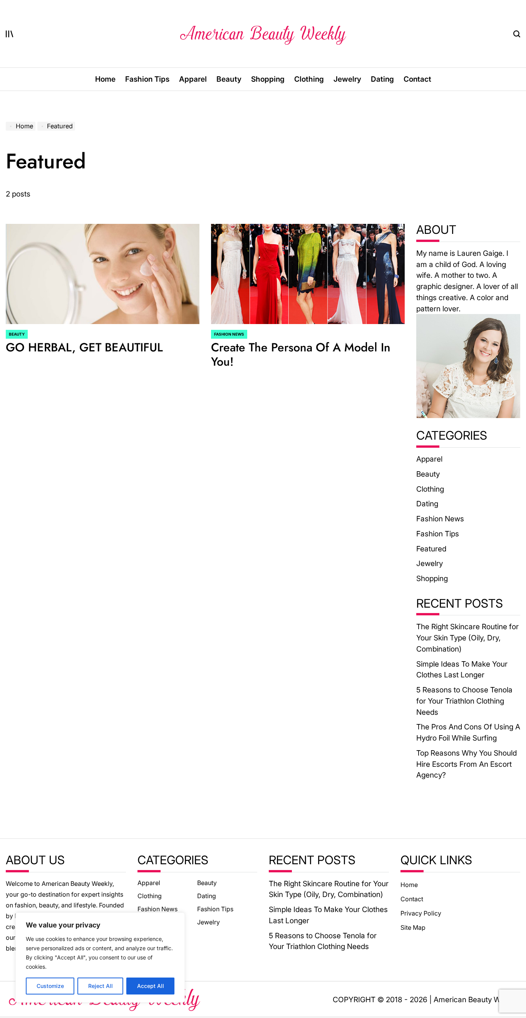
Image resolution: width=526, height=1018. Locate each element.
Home (105, 79)
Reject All (100, 986)
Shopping (268, 79)
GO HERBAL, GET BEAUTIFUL (84, 347)
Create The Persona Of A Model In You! (300, 354)
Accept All (150, 986)
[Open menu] (9, 34)
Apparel (193, 79)
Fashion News (229, 334)
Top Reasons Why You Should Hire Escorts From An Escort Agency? (466, 763)
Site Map (412, 927)
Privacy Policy (420, 913)
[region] (100, 957)
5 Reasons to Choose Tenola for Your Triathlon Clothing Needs (464, 700)
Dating (382, 79)
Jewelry (347, 79)
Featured (431, 548)
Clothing (309, 79)
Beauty (228, 79)
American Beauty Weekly (476, 999)
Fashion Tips (147, 79)
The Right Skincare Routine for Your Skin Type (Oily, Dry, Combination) (467, 637)
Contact (417, 79)
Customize (50, 986)
